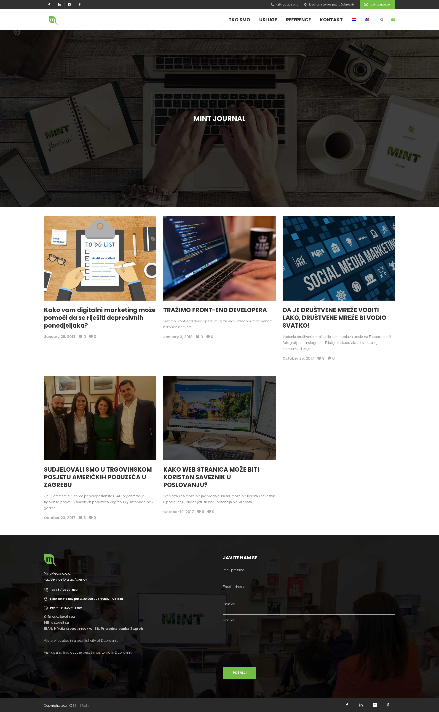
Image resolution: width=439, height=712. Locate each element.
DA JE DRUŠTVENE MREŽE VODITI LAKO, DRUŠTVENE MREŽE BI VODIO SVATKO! (334, 318)
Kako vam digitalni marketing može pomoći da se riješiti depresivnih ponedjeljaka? (99, 318)
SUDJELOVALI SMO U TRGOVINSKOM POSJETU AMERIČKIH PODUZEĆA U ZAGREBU (98, 477)
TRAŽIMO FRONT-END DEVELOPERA (215, 310)
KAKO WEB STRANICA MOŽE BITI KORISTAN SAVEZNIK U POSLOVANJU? (211, 477)
